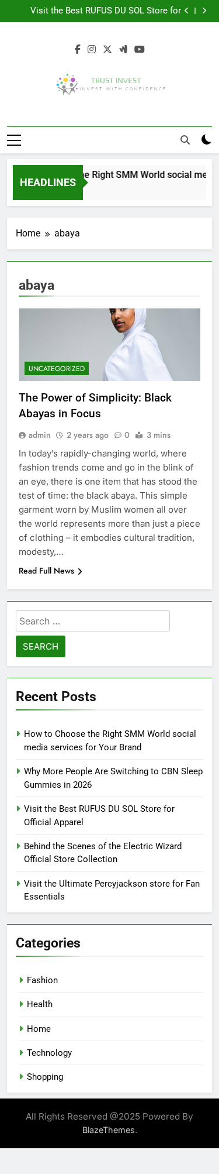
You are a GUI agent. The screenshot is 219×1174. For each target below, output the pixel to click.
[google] (123, 50)
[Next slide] (204, 11)
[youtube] (139, 50)
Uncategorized (57, 368)
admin (40, 435)
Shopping (45, 1077)
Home (39, 1029)
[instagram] (91, 50)
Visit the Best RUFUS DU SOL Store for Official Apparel (105, 11)
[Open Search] (185, 140)
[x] (107, 50)
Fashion (42, 980)
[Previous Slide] (186, 11)
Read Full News (46, 570)
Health (40, 1004)
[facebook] (77, 50)
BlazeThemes (108, 1130)
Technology (49, 1053)
